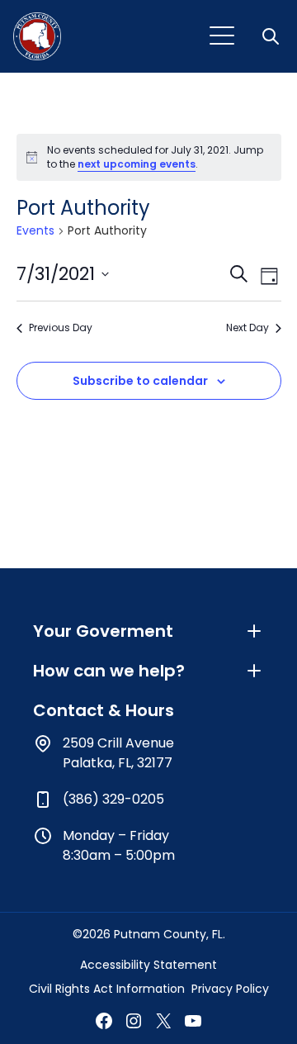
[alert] (148, 157)
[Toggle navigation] (222, 36)
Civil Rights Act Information (107, 988)
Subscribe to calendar (140, 381)
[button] (272, 36)
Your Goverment (103, 631)
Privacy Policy (230, 988)
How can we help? (109, 670)
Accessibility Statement (148, 964)
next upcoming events (137, 164)
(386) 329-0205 (113, 799)
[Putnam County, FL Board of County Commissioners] (37, 36)
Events (35, 231)
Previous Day (60, 328)
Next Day (247, 328)
